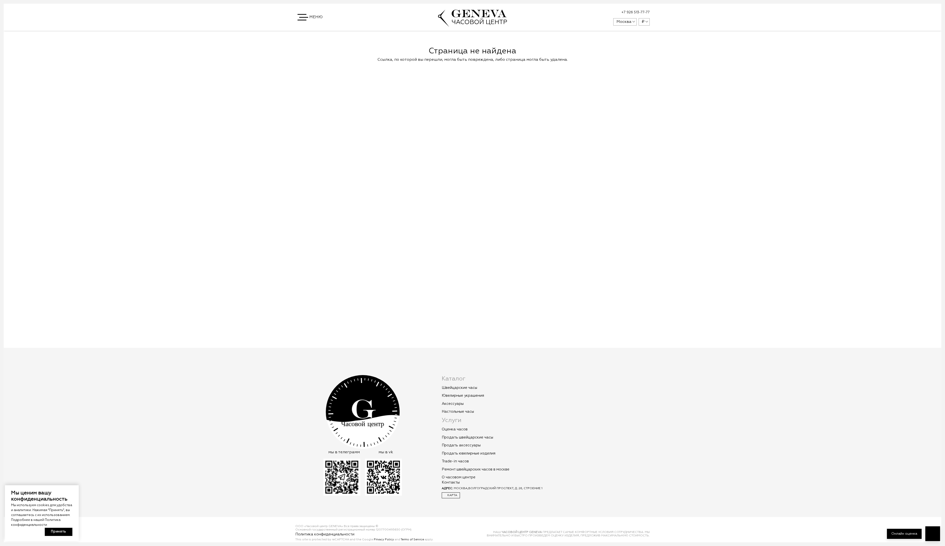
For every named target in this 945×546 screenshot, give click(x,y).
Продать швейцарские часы (467, 437)
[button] (310, 17)
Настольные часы (458, 411)
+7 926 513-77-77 (635, 12)
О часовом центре (458, 477)
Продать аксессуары (461, 445)
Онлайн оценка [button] (904, 533)
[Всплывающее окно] (597, 12)
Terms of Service (412, 539)
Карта (452, 495)
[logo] (472, 24)
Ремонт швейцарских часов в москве (475, 469)
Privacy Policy (384, 539)
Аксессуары (453, 404)
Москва (623, 22)
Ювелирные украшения (463, 395)
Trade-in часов (455, 461)
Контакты (451, 482)
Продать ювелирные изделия (468, 453)
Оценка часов (455, 429)
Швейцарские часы (459, 388)
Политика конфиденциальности (324, 534)
